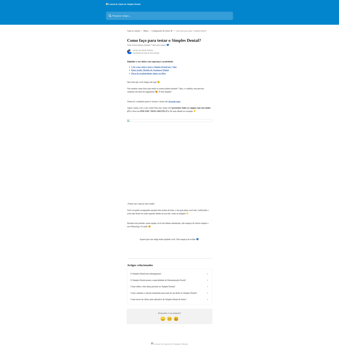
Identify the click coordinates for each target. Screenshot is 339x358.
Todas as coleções (133, 31)
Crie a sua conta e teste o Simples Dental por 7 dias (154, 67)
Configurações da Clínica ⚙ (162, 31)
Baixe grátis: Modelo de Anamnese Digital (150, 70)
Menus (145, 31)
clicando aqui (174, 101)
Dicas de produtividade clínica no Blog (148, 73)
